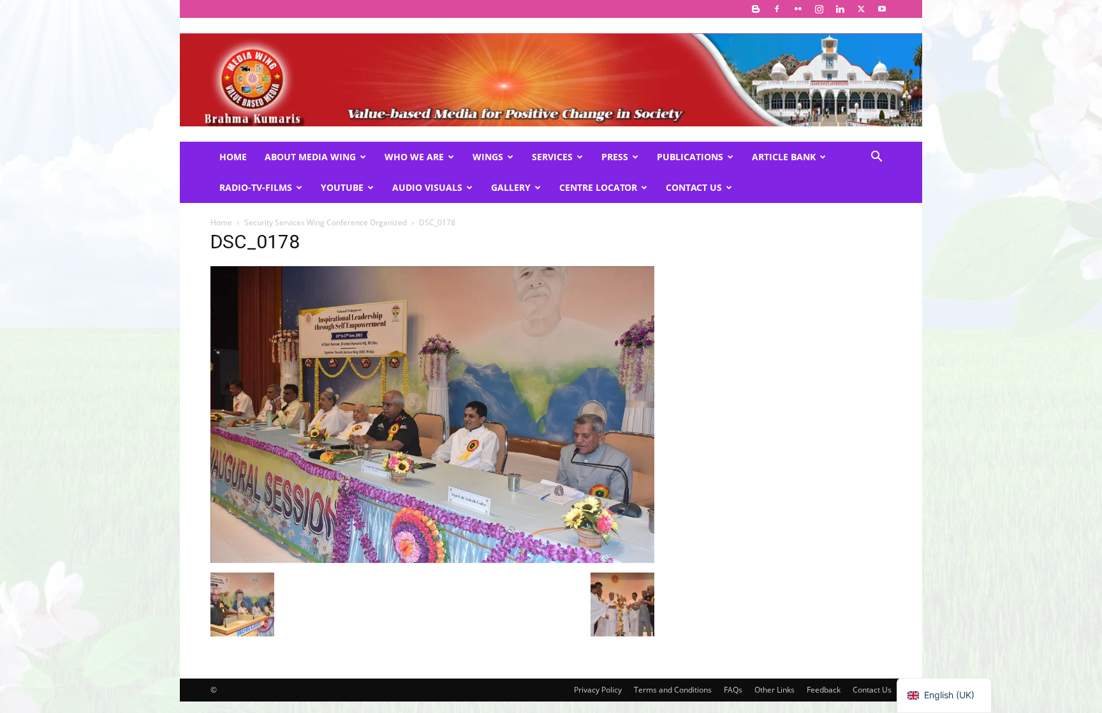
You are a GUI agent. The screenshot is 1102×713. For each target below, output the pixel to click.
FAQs (733, 689)
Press (614, 157)
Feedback (824, 689)
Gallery (511, 187)
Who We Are (414, 157)
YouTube (342, 187)
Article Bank (784, 157)
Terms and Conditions (673, 689)
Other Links (774, 689)
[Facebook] (776, 9)
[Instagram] (818, 9)
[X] (861, 9)
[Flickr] (797, 9)
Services (552, 157)
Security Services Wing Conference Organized (325, 222)
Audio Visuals (427, 187)
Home (233, 157)
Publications (690, 157)
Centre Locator (598, 187)
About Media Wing (310, 157)
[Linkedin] (839, 9)
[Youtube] (882, 9)
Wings (488, 157)
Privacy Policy (598, 689)
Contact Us (694, 187)
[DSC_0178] (432, 559)
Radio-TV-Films (255, 187)
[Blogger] (755, 9)
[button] (876, 158)
